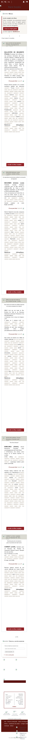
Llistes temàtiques (23, 721)
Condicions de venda (14, 723)
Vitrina (6, 723)
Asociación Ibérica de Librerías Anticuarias (22, 714)
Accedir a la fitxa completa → (15, 164)
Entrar (11, 725)
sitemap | (13, 736)
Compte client (24, 723)
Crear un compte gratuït (10, 28)
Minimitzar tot (23, 36)
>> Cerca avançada (9, 655)
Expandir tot (13, 36)
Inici (5, 721)
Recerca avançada (12, 721)
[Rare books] (14, 7)
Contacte (6, 725)
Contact (14, 706)
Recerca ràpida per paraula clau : (12, 645)
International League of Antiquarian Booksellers (6, 714)
